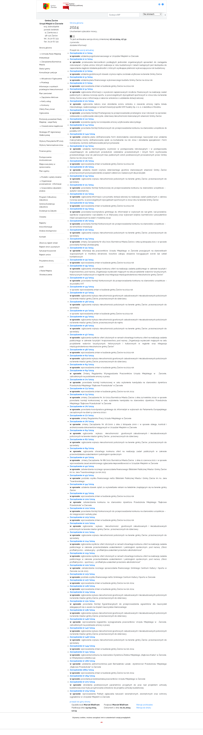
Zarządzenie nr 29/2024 (82, 239)
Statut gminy (44, 69)
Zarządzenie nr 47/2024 (82, 292)
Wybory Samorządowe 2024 (51, 145)
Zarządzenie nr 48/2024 (82, 301)
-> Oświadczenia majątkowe (51, 126)
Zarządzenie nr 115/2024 (82, 553)
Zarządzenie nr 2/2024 (81, 59)
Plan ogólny (44, 171)
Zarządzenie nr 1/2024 (81, 53)
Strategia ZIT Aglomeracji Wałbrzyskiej (50, 133)
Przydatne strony (46, 261)
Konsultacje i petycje (48, 73)
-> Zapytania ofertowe (48, 97)
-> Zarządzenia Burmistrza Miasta (50, 63)
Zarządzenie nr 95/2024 (82, 493)
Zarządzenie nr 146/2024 (82, 619)
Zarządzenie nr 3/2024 (81, 71)
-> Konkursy (44, 105)
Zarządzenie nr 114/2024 (82, 541)
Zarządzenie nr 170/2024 (82, 682)
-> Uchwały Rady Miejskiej (50, 54)
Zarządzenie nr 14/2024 (82, 125)
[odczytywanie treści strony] (71, 36)
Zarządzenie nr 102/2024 (82, 508)
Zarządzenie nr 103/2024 (82, 517)
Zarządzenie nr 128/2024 (82, 586)
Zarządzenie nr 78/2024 (82, 421)
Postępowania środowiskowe (45, 158)
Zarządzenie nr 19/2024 (82, 176)
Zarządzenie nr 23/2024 (82, 203)
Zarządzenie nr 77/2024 (82, 415)
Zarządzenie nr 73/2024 (82, 388)
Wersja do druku (143, 707)
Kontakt (42, 237)
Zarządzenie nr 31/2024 (82, 248)
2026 (41, 267)
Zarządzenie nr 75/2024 (82, 394)
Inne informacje (45, 227)
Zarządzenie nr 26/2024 (82, 221)
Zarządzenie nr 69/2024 (82, 370)
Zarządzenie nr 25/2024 (82, 209)
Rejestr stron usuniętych (49, 247)
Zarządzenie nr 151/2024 (82, 652)
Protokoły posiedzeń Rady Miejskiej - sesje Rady (50, 120)
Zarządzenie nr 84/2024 (82, 430)
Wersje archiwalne (144, 705)
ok (102, 722)
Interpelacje (44, 58)
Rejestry (42, 223)
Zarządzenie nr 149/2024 (82, 646)
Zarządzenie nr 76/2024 (82, 406)
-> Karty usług (45, 101)
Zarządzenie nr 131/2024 (82, 601)
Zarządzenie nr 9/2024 (81, 89)
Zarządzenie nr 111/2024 (82, 532)
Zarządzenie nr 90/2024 (82, 457)
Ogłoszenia (44, 113)
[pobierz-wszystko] (159, 4)
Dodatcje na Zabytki (48, 211)
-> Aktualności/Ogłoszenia (50, 79)
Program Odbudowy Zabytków (47, 198)
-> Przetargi (44, 82)
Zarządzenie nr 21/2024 (82, 185)
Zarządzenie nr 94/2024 (82, 484)
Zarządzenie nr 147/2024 (82, 628)
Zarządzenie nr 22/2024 (82, 194)
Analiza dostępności (48, 231)
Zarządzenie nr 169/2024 (82, 676)
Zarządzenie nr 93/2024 (82, 475)
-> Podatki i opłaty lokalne (50, 177)
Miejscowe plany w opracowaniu (47, 165)
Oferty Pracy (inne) (47, 109)
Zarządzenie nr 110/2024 (82, 523)
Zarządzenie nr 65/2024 (82, 364)
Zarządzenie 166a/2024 (82, 670)
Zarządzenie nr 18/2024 (82, 167)
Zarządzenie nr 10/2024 (82, 101)
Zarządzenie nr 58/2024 (82, 349)
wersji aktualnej (87, 50)
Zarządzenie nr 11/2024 (82, 110)
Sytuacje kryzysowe (47, 251)
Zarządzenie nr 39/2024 (82, 266)
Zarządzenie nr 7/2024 (81, 83)
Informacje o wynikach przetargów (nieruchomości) (51, 88)
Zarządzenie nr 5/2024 (81, 77)
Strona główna (45, 48)
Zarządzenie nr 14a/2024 (82, 134)
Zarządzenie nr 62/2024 (82, 355)
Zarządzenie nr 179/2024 (82, 691)
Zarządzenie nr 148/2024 (82, 637)
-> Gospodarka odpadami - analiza (50, 189)
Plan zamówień (45, 93)
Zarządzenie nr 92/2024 (82, 466)
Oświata (42, 217)
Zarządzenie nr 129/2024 (82, 592)
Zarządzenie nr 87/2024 (82, 439)
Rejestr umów (45, 255)
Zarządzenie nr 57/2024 (82, 334)
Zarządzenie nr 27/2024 (82, 230)
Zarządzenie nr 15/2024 (82, 146)
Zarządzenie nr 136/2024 (82, 610)
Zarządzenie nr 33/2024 (82, 260)
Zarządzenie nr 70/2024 (82, 379)
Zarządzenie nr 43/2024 (82, 278)
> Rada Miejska (45, 271)
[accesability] (163, 4)
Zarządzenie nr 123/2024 (82, 574)
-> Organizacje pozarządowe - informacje (50, 182)
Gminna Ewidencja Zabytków (47, 205)
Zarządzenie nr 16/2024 (82, 161)
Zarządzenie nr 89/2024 (82, 448)
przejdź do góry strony (80, 701)
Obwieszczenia (45, 275)
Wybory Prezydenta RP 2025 (51, 141)
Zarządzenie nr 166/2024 (82, 661)
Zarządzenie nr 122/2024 (82, 565)
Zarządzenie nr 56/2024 (82, 325)
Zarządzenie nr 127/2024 (82, 580)
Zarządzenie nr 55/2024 (82, 316)
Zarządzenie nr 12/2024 (82, 119)
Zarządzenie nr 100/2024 (82, 499)
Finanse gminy (45, 151)
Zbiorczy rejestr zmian (48, 243)
